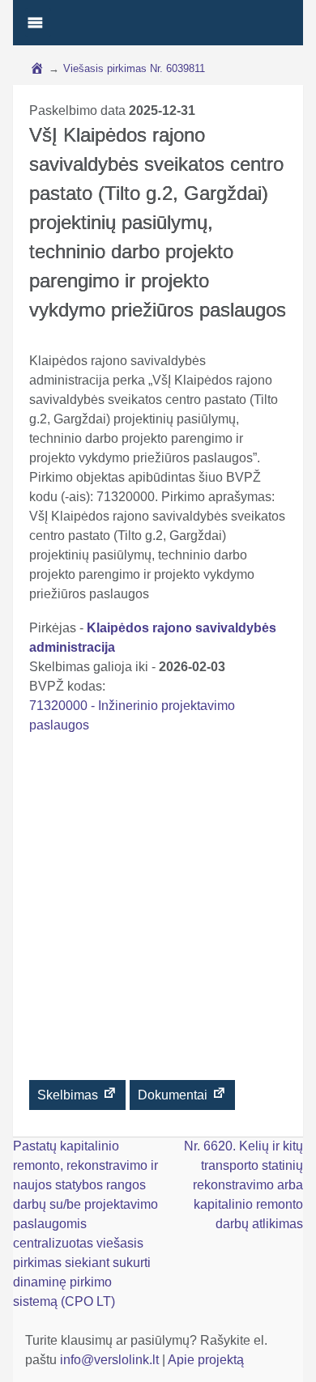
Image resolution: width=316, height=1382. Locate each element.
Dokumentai (174, 1095)
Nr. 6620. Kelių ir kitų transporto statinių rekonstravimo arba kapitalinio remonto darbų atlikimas (243, 1185)
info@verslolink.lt (111, 1360)
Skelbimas (69, 1095)
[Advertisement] (158, 913)
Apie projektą (206, 1360)
